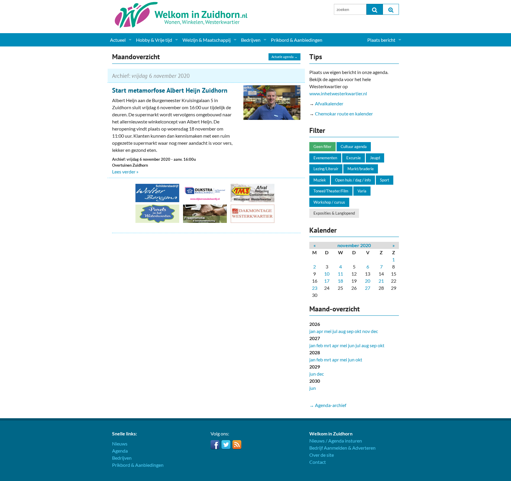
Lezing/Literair (325, 168)
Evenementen (325, 157)
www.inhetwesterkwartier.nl (338, 93)
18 (340, 281)
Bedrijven (251, 40)
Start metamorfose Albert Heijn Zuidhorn (169, 90)
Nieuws (119, 443)
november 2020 (354, 245)
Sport (384, 180)
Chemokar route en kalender (344, 113)
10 (326, 273)
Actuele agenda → (284, 57)
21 (381, 281)
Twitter (225, 444)
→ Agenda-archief (327, 405)
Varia (362, 191)
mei (327, 331)
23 (314, 288)
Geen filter (322, 146)
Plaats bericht (381, 40)
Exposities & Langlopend (334, 213)
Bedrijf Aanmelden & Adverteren (342, 448)
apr (319, 331)
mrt (327, 345)
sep (350, 331)
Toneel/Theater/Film (330, 191)
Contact (317, 462)
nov (366, 331)
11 (340, 273)
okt (358, 331)
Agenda (120, 450)
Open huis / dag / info (353, 180)
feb (319, 345)
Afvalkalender (329, 103)
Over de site (321, 455)
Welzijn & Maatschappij (206, 40)
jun (351, 345)
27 (367, 288)
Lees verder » (125, 171)
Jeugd (375, 157)
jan (312, 331)
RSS (236, 444)
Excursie (353, 157)
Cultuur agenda (354, 146)
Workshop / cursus (329, 202)
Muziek (319, 180)
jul (334, 331)
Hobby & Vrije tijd (154, 40)
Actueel (118, 40)
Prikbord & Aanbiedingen (296, 40)
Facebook (215, 444)
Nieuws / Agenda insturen (335, 440)
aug (342, 331)
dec (374, 331)
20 (367, 281)
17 (326, 281)
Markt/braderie (360, 168)
